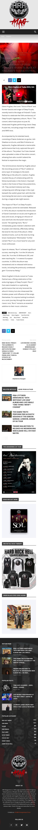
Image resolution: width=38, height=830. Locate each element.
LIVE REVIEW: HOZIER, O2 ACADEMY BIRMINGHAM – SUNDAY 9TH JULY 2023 (28, 347)
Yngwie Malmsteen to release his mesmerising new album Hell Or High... (24, 671)
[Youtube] (27, 825)
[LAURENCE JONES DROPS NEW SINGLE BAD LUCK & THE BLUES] (7, 707)
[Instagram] (16, 825)
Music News (17, 317)
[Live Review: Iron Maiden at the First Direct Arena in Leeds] (7, 697)
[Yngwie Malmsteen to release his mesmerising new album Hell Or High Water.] (7, 428)
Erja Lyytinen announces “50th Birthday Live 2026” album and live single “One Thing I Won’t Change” (23, 401)
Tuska (12, 320)
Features (8, 36)
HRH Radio (5, 55)
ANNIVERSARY (22, 313)
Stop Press (23, 55)
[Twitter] (22, 825)
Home (2, 36)
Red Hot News (14, 55)
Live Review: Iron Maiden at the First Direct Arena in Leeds (23, 697)
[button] (35, 31)
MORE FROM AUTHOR (25, 389)
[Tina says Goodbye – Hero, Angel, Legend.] (7, 687)
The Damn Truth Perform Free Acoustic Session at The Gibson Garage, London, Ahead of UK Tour (24, 416)
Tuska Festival (20, 320)
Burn (29, 313)
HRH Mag (31, 52)
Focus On (20, 52)
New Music (25, 317)
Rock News (6, 320)
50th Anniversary (12, 313)
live (11, 317)
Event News (12, 52)
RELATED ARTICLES (9, 389)
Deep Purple (6, 315)
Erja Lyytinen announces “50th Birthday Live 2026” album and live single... (22, 650)
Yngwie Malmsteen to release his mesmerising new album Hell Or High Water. (24, 429)
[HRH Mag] (19, 14)
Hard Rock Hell (25, 315)
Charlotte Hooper (19, 379)
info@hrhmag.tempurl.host (22, 812)
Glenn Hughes (15, 315)
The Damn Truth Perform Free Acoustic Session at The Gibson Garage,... (24, 661)
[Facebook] (11, 825)
